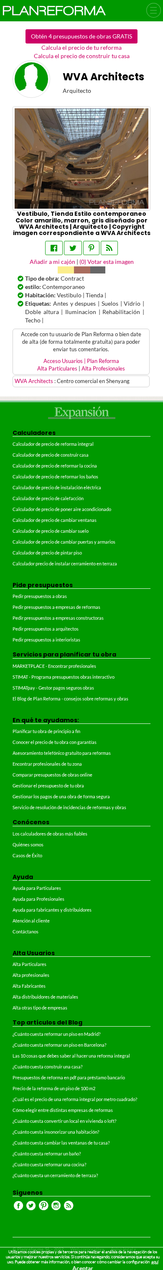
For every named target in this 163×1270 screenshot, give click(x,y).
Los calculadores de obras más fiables (50, 833)
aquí (154, 1262)
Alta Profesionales (103, 368)
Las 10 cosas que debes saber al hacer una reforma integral (71, 1055)
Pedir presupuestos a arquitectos (46, 628)
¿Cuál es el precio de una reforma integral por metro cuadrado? (75, 1099)
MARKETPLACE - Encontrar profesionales (54, 666)
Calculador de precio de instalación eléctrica (57, 487)
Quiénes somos (28, 844)
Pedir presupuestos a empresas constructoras (58, 618)
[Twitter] (73, 248)
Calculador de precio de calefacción (48, 498)
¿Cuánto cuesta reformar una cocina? (49, 1164)
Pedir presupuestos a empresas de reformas (56, 607)
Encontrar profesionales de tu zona (47, 764)
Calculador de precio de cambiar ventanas (55, 520)
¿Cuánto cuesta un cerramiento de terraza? (55, 1175)
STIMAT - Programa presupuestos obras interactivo (64, 677)
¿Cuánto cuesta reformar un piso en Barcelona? (59, 1045)
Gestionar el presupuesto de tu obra (48, 785)
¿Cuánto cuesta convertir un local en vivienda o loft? (64, 1121)
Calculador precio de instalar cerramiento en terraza (65, 563)
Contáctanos (25, 931)
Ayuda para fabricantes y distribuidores (52, 909)
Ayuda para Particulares (37, 888)
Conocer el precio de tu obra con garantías (55, 742)
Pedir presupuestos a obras (40, 596)
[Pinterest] (91, 248)
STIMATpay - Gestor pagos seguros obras (53, 687)
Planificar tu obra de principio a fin (46, 731)
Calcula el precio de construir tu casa (82, 55)
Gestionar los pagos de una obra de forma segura (61, 796)
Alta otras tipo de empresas (40, 1007)
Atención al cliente (31, 920)
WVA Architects (34, 381)
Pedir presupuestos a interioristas (46, 639)
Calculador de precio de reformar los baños (55, 476)
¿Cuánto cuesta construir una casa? (47, 1066)
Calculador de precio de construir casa (51, 454)
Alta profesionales (31, 975)
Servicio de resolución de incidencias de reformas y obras (69, 807)
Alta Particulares (57, 368)
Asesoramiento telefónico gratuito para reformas (62, 753)
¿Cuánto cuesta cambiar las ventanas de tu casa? (61, 1142)
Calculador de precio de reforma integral (53, 444)
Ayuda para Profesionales (38, 899)
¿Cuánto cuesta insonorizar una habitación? (56, 1132)
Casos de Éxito (27, 855)
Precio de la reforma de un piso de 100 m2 (54, 1088)
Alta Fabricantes (29, 986)
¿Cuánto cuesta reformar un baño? (47, 1153)
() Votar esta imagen (106, 261)
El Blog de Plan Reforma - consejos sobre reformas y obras (70, 698)
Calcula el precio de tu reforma (81, 47)
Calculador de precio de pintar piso (47, 552)
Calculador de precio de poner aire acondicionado (62, 509)
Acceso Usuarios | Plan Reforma (81, 361)
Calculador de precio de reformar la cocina (55, 465)
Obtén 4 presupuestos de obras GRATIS (81, 36)
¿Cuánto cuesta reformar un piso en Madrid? (56, 1034)
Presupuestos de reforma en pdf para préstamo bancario (69, 1077)
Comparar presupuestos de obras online (52, 774)
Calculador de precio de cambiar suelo (51, 531)
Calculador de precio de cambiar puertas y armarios (64, 541)
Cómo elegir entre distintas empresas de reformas (63, 1110)
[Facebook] (54, 248)
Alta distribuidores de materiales (45, 996)
